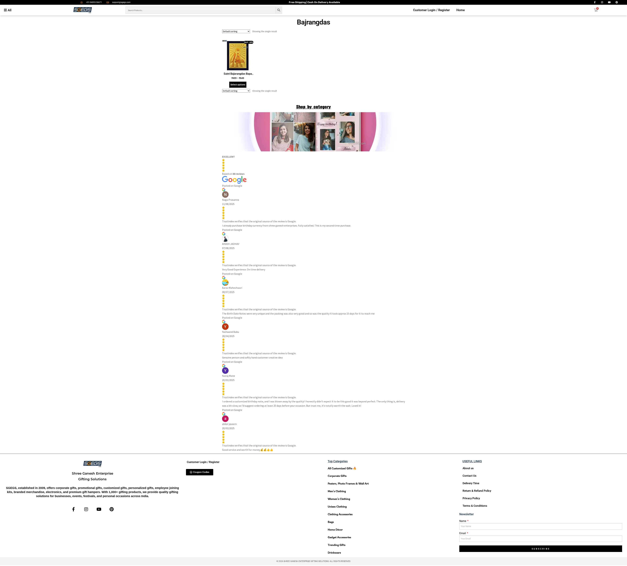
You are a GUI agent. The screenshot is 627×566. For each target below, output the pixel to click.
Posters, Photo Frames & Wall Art (348, 483)
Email (462, 533)
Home (460, 10)
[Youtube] (99, 509)
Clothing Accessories (340, 514)
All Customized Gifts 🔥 (342, 468)
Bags (331, 522)
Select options (237, 84)
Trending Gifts (336, 545)
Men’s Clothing (337, 491)
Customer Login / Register (431, 10)
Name (463, 521)
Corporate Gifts (337, 475)
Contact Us (469, 475)
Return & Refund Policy (477, 490)
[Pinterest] (112, 509)
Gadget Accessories (339, 537)
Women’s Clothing (339, 499)
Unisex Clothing (337, 506)
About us (468, 468)
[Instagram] (86, 509)
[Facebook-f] (74, 509)
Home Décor (335, 529)
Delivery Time (471, 483)
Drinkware (334, 552)
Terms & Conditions (475, 505)
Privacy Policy (471, 498)
